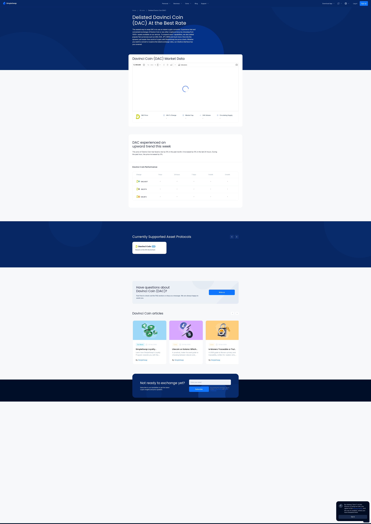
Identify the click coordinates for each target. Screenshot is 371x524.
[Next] (237, 237)
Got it (353, 517)
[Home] (81, 3)
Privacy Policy (218, 389)
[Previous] (232, 237)
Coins (175, 344)
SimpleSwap (142, 360)
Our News (140, 344)
